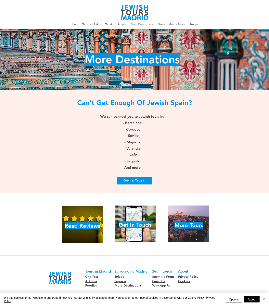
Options (234, 299)
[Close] (264, 299)
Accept (252, 299)
